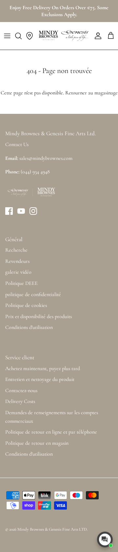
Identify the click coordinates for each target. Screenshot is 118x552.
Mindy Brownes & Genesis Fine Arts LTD (52, 529)
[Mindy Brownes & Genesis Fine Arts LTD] (63, 35)
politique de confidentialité (33, 294)
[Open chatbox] (105, 539)
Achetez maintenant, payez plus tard (42, 368)
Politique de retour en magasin (37, 443)
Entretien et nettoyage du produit (39, 379)
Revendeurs (17, 261)
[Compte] (96, 36)
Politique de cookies (26, 305)
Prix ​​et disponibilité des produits (38, 316)
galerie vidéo (18, 272)
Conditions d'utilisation (29, 327)
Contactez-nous (21, 390)
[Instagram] (33, 211)
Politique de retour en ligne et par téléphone (51, 432)
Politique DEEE (21, 283)
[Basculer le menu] (7, 36)
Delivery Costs (20, 401)
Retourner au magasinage (91, 92)
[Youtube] (21, 211)
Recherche (16, 250)
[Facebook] (9, 211)
